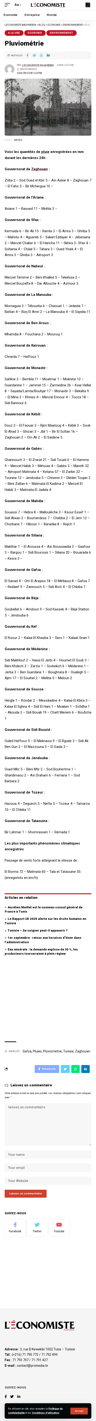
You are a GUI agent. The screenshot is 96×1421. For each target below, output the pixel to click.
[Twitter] (37, 1227)
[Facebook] (15, 1227)
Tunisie (68, 1051)
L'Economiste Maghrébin (38, 65)
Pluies (37, 1051)
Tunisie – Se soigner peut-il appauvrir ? (38, 930)
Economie (35, 33)
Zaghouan (39, 169)
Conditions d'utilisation (45, 1412)
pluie (45, 152)
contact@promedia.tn (32, 1365)
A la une (14, 33)
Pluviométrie (52, 1051)
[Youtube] (59, 1227)
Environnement (61, 33)
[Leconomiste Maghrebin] (48, 5)
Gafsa (27, 1051)
